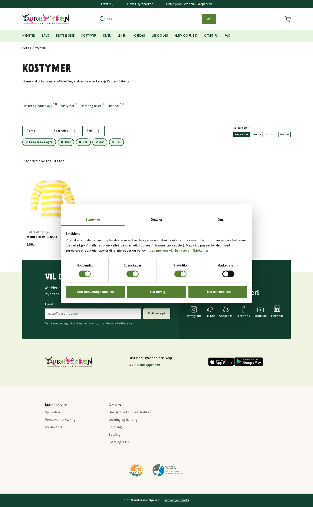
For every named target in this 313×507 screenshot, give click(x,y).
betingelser (125, 323)
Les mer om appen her (144, 365)
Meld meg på (157, 313)
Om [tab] (220, 219)
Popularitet (241, 134)
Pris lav (270, 134)
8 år (118, 142)
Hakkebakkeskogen (41, 142)
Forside (26, 47)
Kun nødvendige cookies (95, 292)
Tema (31, 131)
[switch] (132, 274)
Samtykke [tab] (92, 219)
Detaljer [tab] (156, 219)
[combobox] (149, 19)
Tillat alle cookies (218, 292)
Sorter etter (241, 127)
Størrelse (61, 131)
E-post (49, 304)
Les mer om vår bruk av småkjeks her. (179, 250)
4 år (101, 142)
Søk (209, 18)
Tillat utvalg (156, 292)
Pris (90, 131)
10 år (68, 142)
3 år (85, 142)
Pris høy (284, 134)
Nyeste (257, 134)
